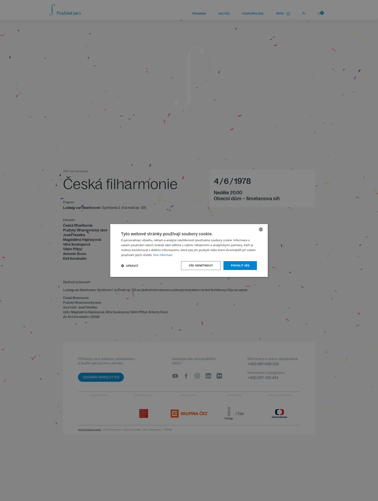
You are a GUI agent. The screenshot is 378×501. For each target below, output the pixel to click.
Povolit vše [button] (240, 265)
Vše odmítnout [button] (201, 265)
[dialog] (189, 250)
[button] (129, 266)
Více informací (162, 255)
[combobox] (261, 229)
